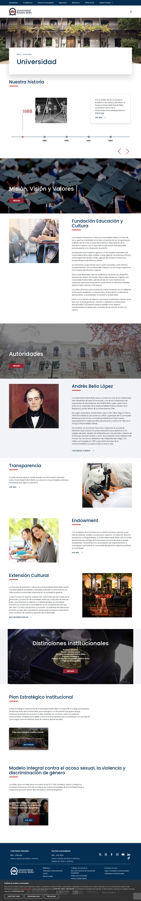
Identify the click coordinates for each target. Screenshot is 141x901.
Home (19, 54)
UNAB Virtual (89, 3)
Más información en (19, 617)
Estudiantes (13, 3)
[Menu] (131, 11)
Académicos (27, 3)
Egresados (63, 3)
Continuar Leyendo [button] (81, 451)
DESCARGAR (29, 745)
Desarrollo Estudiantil (45, 3)
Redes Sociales (105, 3)
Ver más (16, 200)
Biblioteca (76, 3)
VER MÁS (98, 117)
